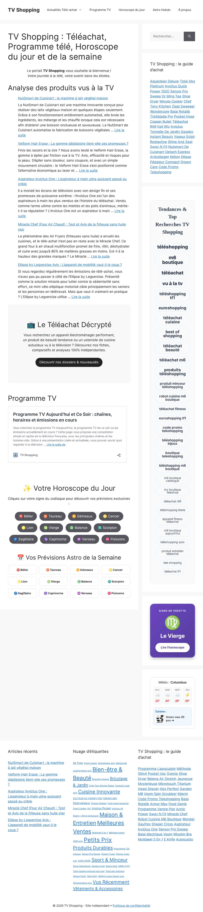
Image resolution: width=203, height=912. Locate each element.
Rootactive (158, 142)
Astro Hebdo (161, 10)
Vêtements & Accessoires (98, 888)
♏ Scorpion (107, 528)
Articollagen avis (106, 763)
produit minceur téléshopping (172, 385)
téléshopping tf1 (172, 295)
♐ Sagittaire (23, 539)
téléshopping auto (172, 542)
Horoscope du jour (132, 10)
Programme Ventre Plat (156, 809)
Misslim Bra (182, 834)
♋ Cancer (111, 516)
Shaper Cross (108, 854)
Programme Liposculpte (157, 769)
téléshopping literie (172, 510)
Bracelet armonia (100, 779)
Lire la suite (88, 170)
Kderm (76, 816)
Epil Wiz (163, 127)
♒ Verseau (86, 539)
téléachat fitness (172, 409)
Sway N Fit (158, 147)
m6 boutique (172, 260)
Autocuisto (184, 839)
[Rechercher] (189, 36)
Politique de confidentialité (131, 905)
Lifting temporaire (89, 816)
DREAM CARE (110, 798)
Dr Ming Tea (171, 96)
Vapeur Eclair (184, 137)
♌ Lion (27, 528)
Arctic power (90, 763)
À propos (184, 10)
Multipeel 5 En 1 (150, 839)
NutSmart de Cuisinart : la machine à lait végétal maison (63, 98)
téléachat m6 (172, 359)
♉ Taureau (52, 516)
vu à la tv (172, 283)
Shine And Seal (180, 142)
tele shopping (172, 562)
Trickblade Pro (161, 116)
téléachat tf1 (172, 571)
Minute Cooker (171, 101)
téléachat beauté (172, 347)
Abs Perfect (169, 789)
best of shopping (172, 333)
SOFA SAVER (84, 861)
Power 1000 (159, 91)
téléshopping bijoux (172, 442)
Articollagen (159, 157)
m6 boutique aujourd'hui (172, 532)
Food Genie (178, 804)
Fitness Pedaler (99, 803)
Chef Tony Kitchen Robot (101, 785)
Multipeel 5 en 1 (100, 832)
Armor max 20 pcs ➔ (175, 718)
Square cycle (98, 866)
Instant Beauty (161, 137)
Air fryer (78, 762)
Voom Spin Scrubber (160, 794)
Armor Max (159, 804)
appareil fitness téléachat (172, 520)
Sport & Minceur (110, 860)
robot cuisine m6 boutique (172, 398)
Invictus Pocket (101, 808)
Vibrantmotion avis (82, 883)
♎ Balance (78, 528)
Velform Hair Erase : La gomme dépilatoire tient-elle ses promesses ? (73, 144)
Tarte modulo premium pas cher (89, 871)
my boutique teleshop (172, 491)
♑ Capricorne (55, 539)
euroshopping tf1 (172, 418)
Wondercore (159, 111)
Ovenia (172, 774)
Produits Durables (93, 848)
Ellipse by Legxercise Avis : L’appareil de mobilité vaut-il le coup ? (70, 265)
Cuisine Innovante (99, 792)
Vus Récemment (111, 882)
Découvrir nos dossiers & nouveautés (69, 362)
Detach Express (177, 152)
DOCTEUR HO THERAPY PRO (87, 798)
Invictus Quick (176, 86)
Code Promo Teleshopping (159, 799)
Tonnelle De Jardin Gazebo (171, 132)
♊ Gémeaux (82, 516)
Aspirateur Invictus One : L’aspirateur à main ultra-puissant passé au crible (34, 796)
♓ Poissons (115, 539)
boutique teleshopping (172, 454)
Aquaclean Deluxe (164, 81)
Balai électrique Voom (155, 834)
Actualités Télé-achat (62, 10)
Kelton (175, 157)
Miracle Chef (177, 814)
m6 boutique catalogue (172, 479)
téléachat (172, 273)
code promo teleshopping (172, 429)
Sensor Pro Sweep (91, 854)
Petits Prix (98, 839)
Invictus (177, 127)
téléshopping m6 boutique (172, 467)
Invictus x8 (117, 808)
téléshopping (172, 247)
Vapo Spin (92, 876)
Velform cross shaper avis (111, 876)
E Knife (169, 839)
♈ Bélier (26, 516)
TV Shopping (24, 10)
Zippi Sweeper (183, 106)
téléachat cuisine (172, 319)
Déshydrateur (81, 803)
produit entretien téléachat (172, 552)
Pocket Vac (157, 774)
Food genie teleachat (118, 803)
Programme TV (100, 10)
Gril (89, 808)
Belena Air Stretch (161, 779)
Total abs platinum (115, 871)
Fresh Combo (79, 808)
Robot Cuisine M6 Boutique (159, 819)
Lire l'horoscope (172, 647)
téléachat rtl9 (172, 501)
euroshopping (172, 307)
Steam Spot (111, 866)
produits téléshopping (172, 371)
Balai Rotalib (180, 111)
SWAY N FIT (124, 866)
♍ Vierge (51, 528)
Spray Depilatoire (82, 866)
